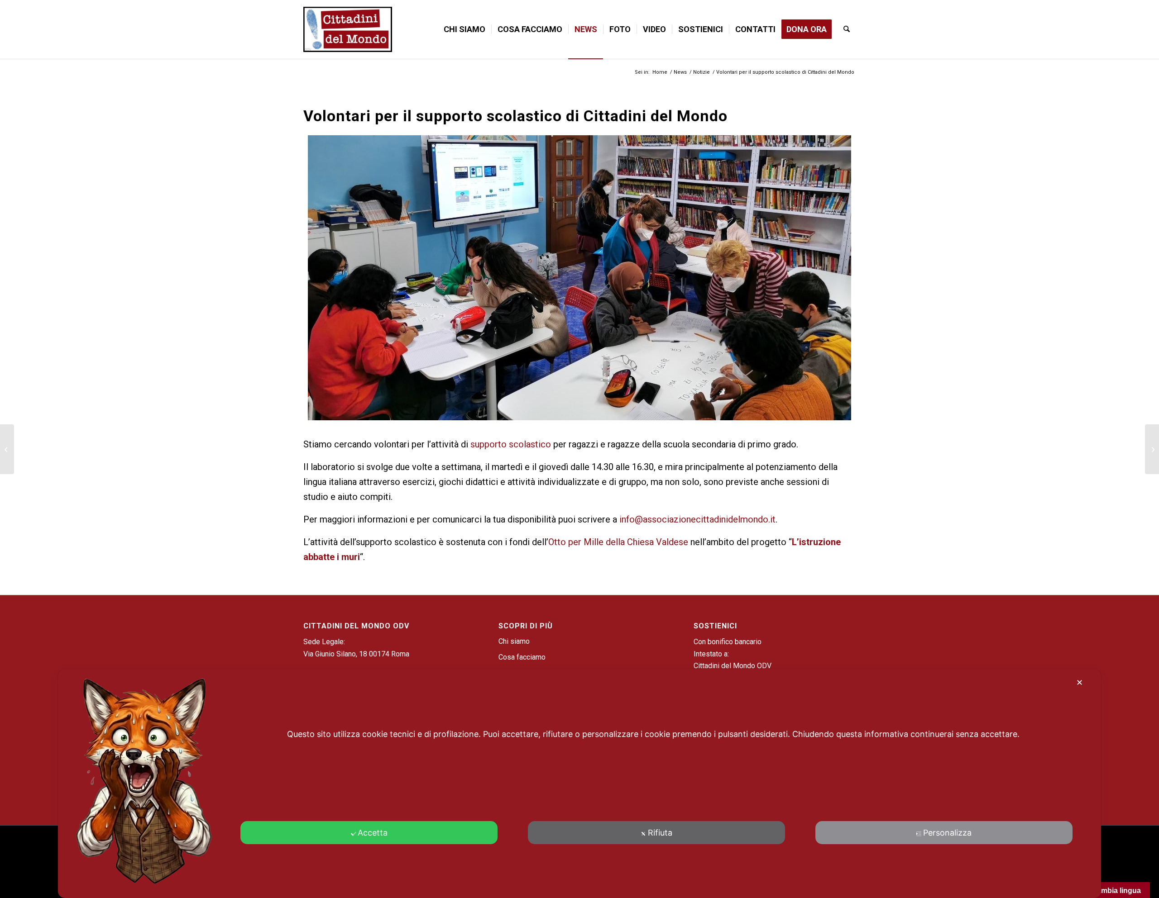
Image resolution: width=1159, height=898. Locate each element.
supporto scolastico (510, 444)
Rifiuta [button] (660, 832)
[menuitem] (464, 29)
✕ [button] (1079, 682)
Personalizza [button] (947, 832)
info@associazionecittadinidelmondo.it (697, 519)
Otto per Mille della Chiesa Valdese (618, 542)
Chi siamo (514, 641)
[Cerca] (847, 29)
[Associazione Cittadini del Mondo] (347, 29)
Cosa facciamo (522, 657)
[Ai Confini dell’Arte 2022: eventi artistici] (1152, 449)
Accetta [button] (373, 832)
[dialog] (579, 783)
